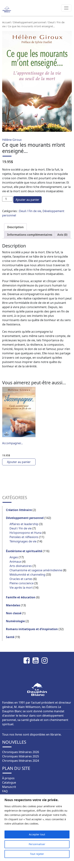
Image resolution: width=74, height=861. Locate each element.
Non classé (13, 613)
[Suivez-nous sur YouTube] (37, 660)
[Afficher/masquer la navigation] (66, 8)
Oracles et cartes (21, 579)
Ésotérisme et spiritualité (24, 551)
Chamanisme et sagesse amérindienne (36, 570)
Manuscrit (9, 787)
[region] (37, 827)
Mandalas (13, 605)
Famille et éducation (20, 597)
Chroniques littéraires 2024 (20, 761)
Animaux (15, 562)
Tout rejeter (37, 854)
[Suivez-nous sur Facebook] (28, 660)
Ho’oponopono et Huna (25, 533)
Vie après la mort (21, 588)
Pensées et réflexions (24, 537)
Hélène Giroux (12, 140)
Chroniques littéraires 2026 (20, 752)
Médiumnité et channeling (27, 575)
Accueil (6, 22)
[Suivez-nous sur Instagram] (45, 660)
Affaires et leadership (24, 524)
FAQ (5, 791)
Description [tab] (15, 227)
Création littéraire (19, 510)
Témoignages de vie (23, 541)
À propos (8, 778)
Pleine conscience (22, 583)
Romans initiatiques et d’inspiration (32, 629)
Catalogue (9, 782)
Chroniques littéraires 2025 (20, 756)
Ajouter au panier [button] (19, 462)
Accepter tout (37, 834)
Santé (10, 637)
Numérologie (15, 621)
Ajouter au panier (27, 200)
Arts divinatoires (21, 566)
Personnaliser (37, 844)
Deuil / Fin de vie (30, 211)
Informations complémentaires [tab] (29, 235)
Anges (14, 557)
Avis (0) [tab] (62, 235)
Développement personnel (29, 22)
